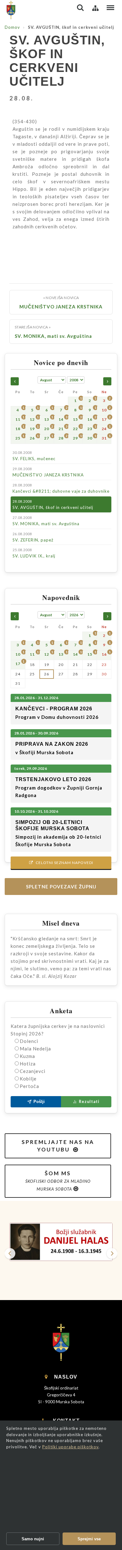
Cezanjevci (32, 1071)
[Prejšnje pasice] (10, 1253)
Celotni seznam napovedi (61, 862)
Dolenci (29, 1041)
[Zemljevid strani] (95, 8)
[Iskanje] (80, 8)
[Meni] (110, 8)
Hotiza (28, 1063)
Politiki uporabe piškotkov (70, 1446)
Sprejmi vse (89, 1539)
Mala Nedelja (35, 1048)
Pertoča (29, 1086)
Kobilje (28, 1078)
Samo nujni (33, 1539)
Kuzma (27, 1056)
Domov (12, 27)
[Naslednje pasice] (112, 1253)
